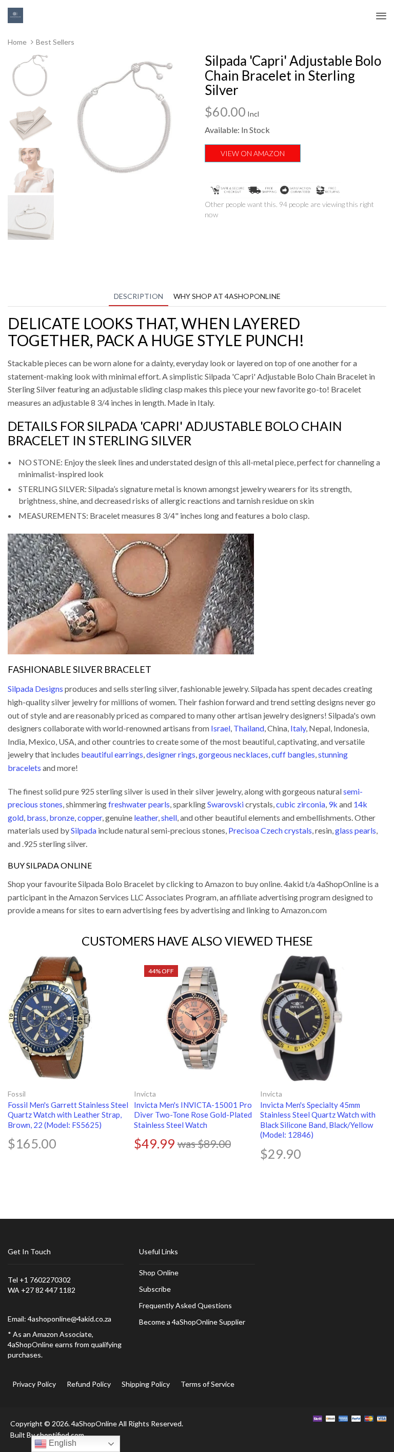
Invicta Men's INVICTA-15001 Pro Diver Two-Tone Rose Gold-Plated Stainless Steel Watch (193, 1114)
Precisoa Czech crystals (270, 830)
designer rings (170, 754)
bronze (61, 817)
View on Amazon (253, 153)
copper (89, 817)
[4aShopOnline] (15, 14)
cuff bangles (293, 754)
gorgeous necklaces (233, 754)
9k (333, 804)
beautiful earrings (112, 754)
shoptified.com (60, 1434)
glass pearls (355, 830)
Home (17, 41)
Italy (298, 728)
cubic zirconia (300, 804)
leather (146, 817)
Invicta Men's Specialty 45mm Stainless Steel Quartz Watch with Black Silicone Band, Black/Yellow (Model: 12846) (318, 1120)
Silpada (83, 830)
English (61, 1443)
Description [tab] (138, 296)
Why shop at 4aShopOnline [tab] (227, 296)
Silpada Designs (35, 688)
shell (169, 817)
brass (36, 817)
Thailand (248, 728)
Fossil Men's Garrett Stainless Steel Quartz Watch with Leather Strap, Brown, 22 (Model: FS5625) (68, 1114)
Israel (220, 728)
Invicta (145, 1093)
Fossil (17, 1093)
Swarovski (225, 804)
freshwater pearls (139, 804)
